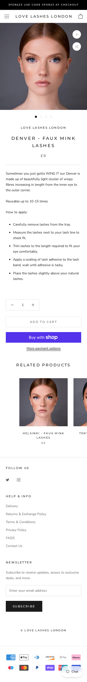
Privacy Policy (16, 530)
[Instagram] (18, 479)
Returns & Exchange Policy (26, 514)
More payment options (44, 348)
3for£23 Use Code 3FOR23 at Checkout (43, 4)
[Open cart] (81, 16)
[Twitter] (7, 479)
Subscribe (24, 606)
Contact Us (14, 546)
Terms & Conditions (21, 522)
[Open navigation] (6, 16)
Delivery (12, 506)
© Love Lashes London (43, 630)
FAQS (10, 538)
